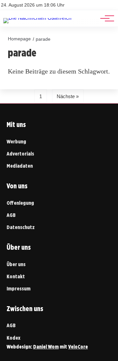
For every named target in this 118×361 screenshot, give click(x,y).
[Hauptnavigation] (105, 18)
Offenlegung (20, 203)
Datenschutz (21, 227)
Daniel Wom (46, 347)
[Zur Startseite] (37, 18)
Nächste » (68, 96)
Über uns (16, 264)
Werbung (16, 141)
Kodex (13, 338)
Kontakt (16, 276)
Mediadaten (20, 166)
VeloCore (78, 347)
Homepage (19, 38)
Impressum (18, 289)
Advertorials (20, 154)
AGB (11, 215)
